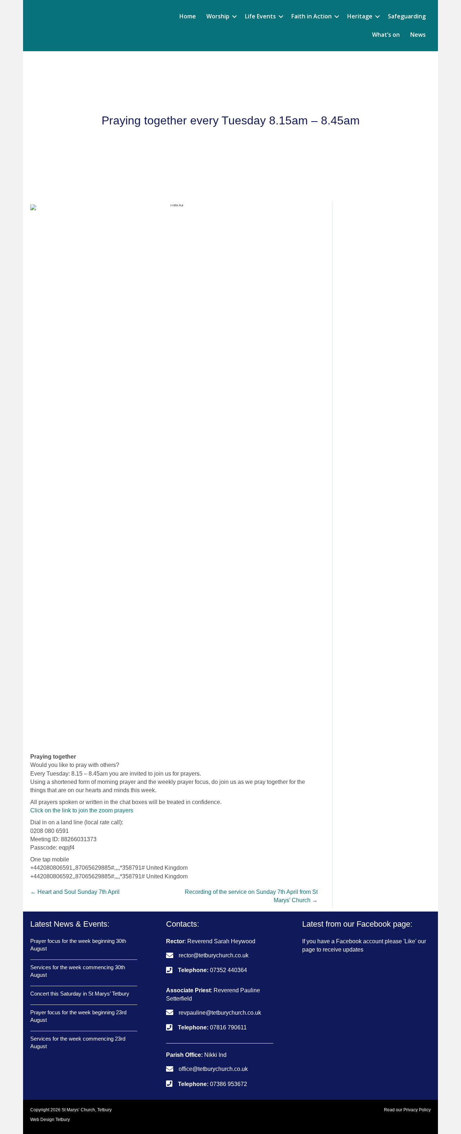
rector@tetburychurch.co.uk (214, 955)
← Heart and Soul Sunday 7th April (75, 892)
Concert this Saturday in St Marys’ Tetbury (79, 993)
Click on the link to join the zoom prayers (81, 810)
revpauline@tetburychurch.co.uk (220, 1013)
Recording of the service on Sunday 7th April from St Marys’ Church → (251, 896)
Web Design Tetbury (50, 1119)
